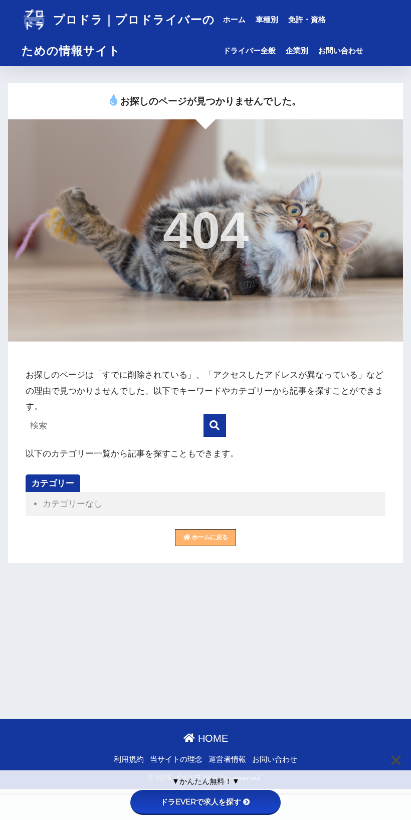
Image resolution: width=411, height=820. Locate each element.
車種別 (267, 19)
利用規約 (129, 759)
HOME (211, 738)
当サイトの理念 (176, 759)
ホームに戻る (209, 537)
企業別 (297, 50)
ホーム (234, 19)
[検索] (214, 425)
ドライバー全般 (249, 50)
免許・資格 (307, 19)
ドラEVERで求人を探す (200, 801)
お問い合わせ (340, 50)
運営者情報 (227, 759)
